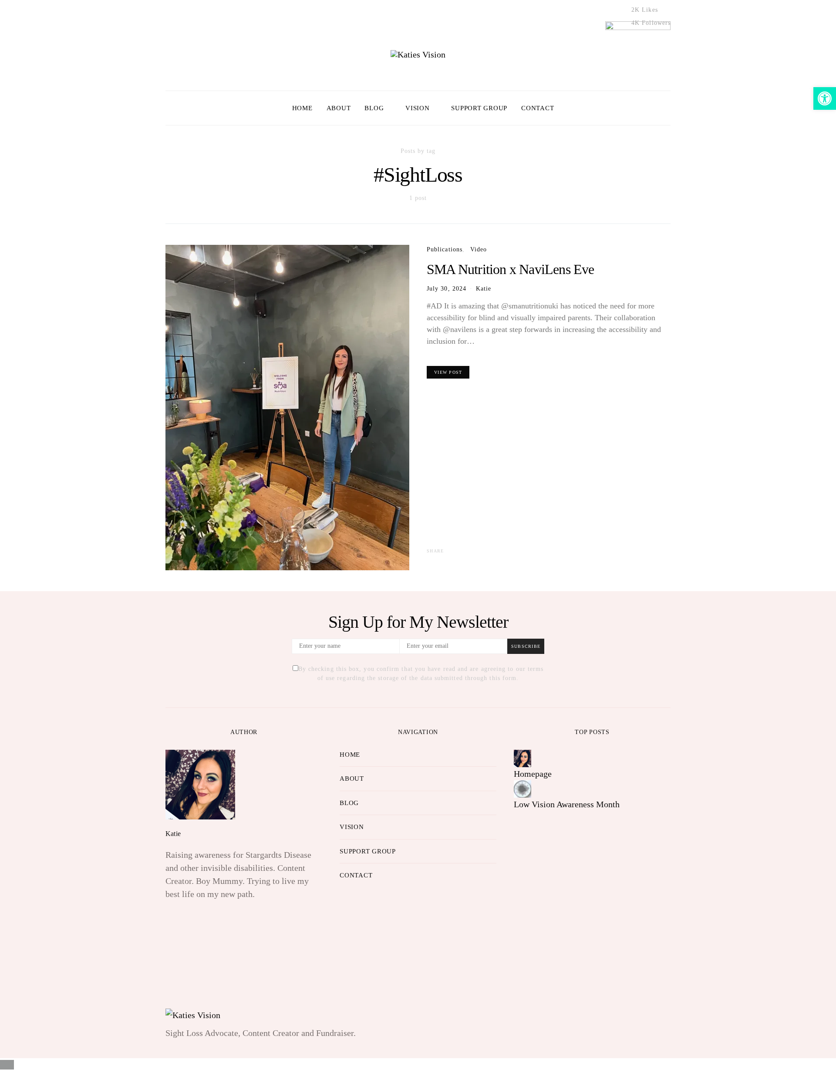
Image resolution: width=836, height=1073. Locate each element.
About (339, 108)
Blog (374, 108)
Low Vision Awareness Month (567, 804)
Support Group (479, 108)
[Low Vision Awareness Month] (522, 787)
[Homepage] (522, 757)
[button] (668, 108)
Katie (483, 288)
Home (302, 108)
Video (478, 249)
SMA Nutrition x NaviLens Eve (510, 269)
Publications (444, 249)
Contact (537, 108)
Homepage (533, 774)
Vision (417, 108)
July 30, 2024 (446, 288)
